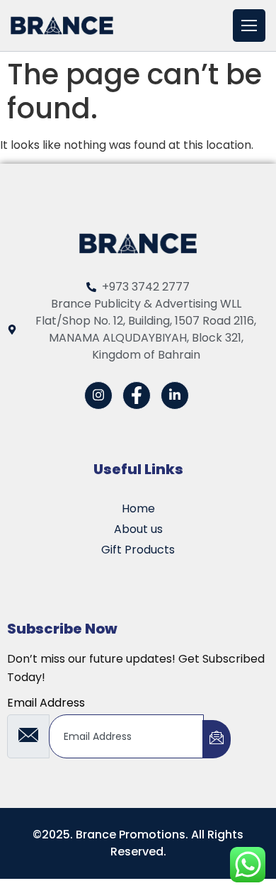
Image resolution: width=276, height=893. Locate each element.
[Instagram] (98, 395)
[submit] (216, 739)
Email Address (46, 703)
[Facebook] (136, 395)
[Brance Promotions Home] (62, 25)
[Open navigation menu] (249, 25)
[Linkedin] (175, 395)
